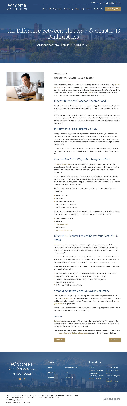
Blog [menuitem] (76, 9)
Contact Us (69, 377)
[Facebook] (24, 379)
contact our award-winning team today (73, 333)
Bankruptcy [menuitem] (68, 9)
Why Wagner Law (71, 367)
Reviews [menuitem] (89, 9)
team (90, 93)
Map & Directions (95, 378)
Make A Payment (112, 9)
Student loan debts (62, 224)
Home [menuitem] (45, 9)
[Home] (17, 6)
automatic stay (66, 298)
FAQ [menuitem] (82, 9)
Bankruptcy (58, 321)
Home (50, 367)
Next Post (114, 340)
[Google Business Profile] (20, 379)
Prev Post (59, 340)
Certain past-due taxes (64, 230)
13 (59, 87)
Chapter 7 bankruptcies (62, 164)
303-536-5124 (112, 3)
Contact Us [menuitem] (98, 9)
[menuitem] (8, 402)
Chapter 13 (58, 245)
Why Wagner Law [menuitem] (55, 9)
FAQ (66, 372)
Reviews (51, 377)
